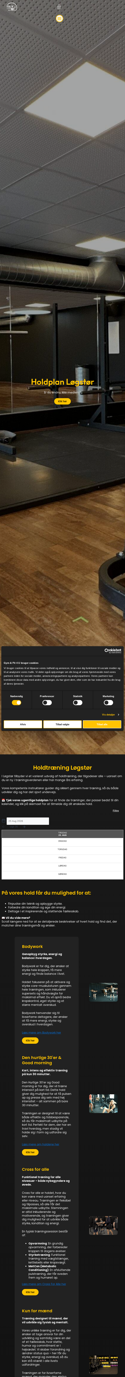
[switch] (47, 702)
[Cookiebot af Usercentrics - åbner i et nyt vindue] (107, 651)
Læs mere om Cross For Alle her (44, 1284)
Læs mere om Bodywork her (41, 1033)
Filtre (116, 810)
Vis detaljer (108, 714)
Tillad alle (102, 724)
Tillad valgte (62, 724)
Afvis (23, 724)
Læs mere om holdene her (40, 1144)
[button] (59, 18)
